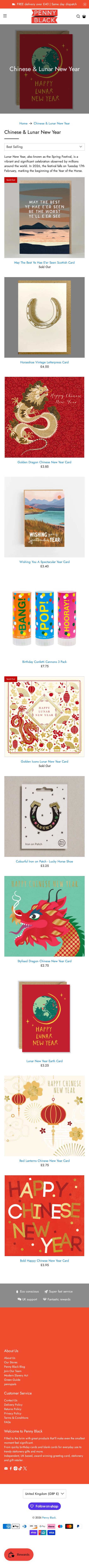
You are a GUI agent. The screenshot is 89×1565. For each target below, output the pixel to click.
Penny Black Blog (14, 1367)
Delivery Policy (13, 1405)
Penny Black (49, 1518)
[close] (85, 4)
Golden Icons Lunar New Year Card (44, 761)
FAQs (7, 1422)
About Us (9, 1358)
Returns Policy (12, 1409)
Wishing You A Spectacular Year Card (44, 562)
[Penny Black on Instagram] (15, 1469)
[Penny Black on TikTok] (20, 1469)
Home (23, 123)
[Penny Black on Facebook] (11, 1469)
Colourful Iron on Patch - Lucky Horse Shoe (44, 861)
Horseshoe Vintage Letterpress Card (44, 362)
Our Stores (10, 1362)
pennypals (10, 1384)
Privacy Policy (12, 1413)
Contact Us (10, 1400)
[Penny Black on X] (25, 1469)
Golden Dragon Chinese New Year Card (44, 462)
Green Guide (12, 1380)
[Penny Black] (44, 16)
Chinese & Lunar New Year (52, 123)
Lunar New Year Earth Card (44, 1061)
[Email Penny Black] (6, 1469)
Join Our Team (13, 1371)
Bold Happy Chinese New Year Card (44, 1260)
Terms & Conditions (16, 1418)
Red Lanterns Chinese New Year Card (44, 1160)
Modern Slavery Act (16, 1375)
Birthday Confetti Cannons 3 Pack (44, 662)
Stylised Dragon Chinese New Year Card (45, 961)
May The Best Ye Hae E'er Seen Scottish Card (44, 262)
